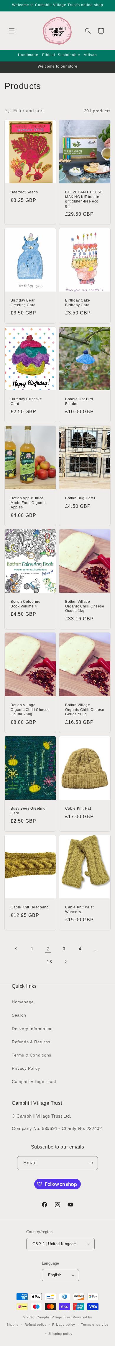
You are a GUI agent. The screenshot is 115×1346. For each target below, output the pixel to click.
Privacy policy (63, 1324)
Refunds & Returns (31, 1041)
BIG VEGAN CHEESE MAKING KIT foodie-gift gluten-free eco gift (84, 199)
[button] (11, 30)
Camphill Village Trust (34, 1081)
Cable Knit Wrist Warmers (79, 909)
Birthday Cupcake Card (26, 401)
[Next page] (65, 961)
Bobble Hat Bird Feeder (79, 401)
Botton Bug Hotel (80, 498)
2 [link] (48, 948)
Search (19, 1015)
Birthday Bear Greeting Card (23, 302)
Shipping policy (60, 1333)
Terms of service (95, 1324)
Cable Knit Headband (30, 907)
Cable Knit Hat (78, 808)
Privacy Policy (26, 1068)
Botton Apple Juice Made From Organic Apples (28, 502)
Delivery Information (32, 1028)
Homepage (23, 1002)
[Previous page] (16, 948)
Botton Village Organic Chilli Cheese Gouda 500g (84, 709)
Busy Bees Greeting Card (28, 810)
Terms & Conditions (31, 1055)
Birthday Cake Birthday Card (77, 302)
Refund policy (35, 1324)
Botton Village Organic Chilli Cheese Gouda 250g (30, 709)
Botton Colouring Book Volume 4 (26, 604)
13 (49, 961)
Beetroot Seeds (24, 192)
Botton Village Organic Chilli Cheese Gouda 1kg (84, 606)
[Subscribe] (91, 1163)
